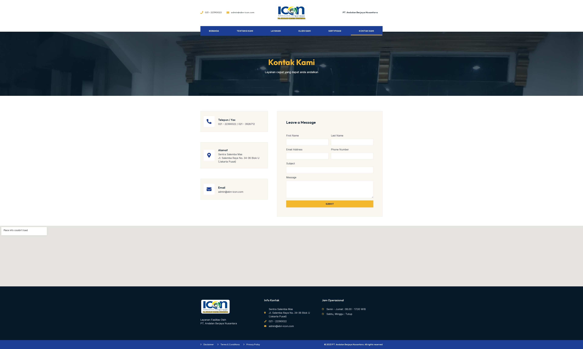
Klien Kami (304, 31)
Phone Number (340, 149)
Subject (290, 163)
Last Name (337, 135)
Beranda (214, 31)
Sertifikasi (334, 31)
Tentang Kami (245, 31)
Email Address (294, 149)
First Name (292, 135)
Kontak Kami (366, 31)
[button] (360, 12)
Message (291, 177)
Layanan (276, 31)
